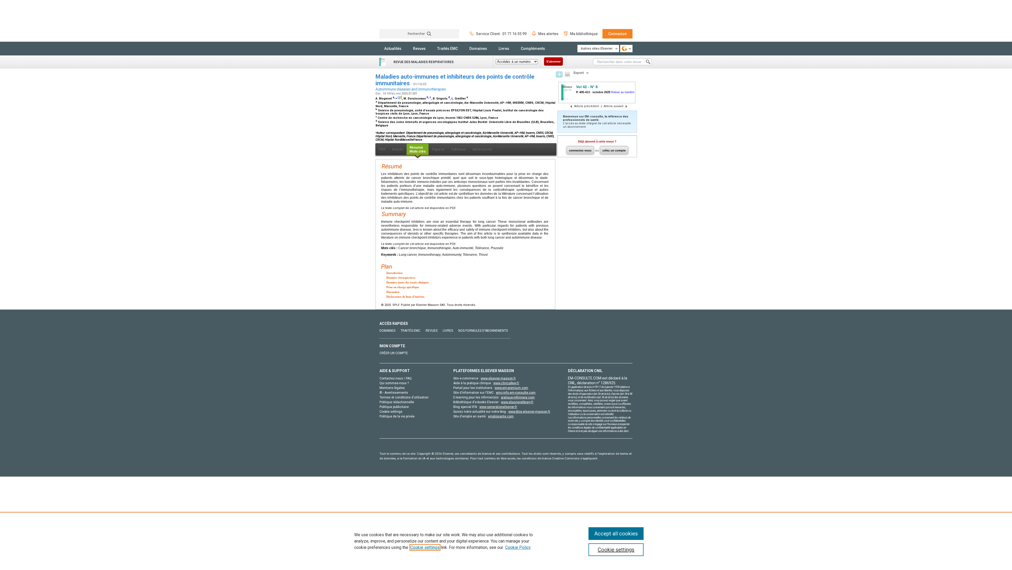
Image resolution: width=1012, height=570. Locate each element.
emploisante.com (501, 416)
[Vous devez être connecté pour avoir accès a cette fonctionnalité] (559, 74)
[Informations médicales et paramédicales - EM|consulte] (399, 14)
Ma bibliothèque (584, 34)
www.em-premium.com (511, 388)
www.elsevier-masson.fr (498, 378)
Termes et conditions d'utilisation (404, 397)
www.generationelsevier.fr (498, 407)
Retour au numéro (622, 92)
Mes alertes (548, 34)
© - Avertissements (394, 393)
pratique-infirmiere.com (518, 397)
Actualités (392, 48)
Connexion (617, 34)
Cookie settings (425, 547)
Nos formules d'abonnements (483, 330)
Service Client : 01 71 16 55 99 (501, 34)
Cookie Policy (518, 547)
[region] (506, 541)
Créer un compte (394, 353)
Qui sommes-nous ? (394, 383)
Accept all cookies (616, 533)
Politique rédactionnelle (397, 402)
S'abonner (553, 61)
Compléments (533, 48)
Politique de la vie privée (397, 416)
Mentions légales (392, 388)
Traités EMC (447, 48)
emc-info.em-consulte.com (516, 393)
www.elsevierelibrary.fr (517, 402)
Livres (504, 48)
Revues (419, 48)
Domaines (478, 48)
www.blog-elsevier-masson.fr (529, 412)
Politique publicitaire (394, 407)
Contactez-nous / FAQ (396, 378)
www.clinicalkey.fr (506, 383)
